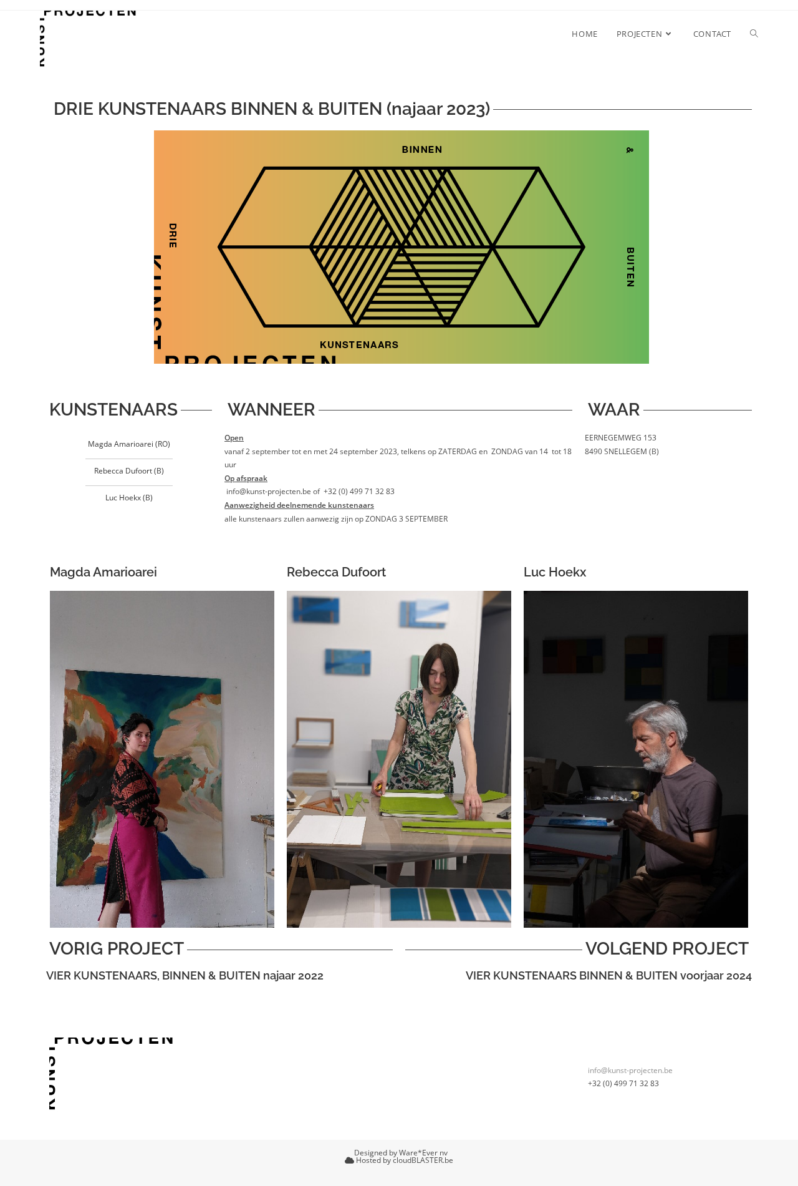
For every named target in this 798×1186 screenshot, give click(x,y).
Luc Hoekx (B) (129, 497)
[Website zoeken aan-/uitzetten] (754, 34)
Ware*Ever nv (423, 1152)
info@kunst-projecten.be (630, 1070)
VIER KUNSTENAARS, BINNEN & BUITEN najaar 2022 (185, 975)
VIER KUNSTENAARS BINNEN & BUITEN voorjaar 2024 (609, 975)
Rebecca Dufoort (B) (129, 470)
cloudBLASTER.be (423, 1160)
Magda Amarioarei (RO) (129, 444)
